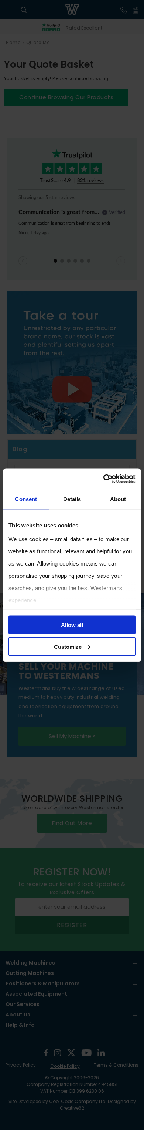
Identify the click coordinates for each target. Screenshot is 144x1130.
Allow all (72, 625)
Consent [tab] (26, 499)
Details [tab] (72, 499)
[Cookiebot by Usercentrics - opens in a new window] (104, 478)
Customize (68, 646)
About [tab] (118, 499)
